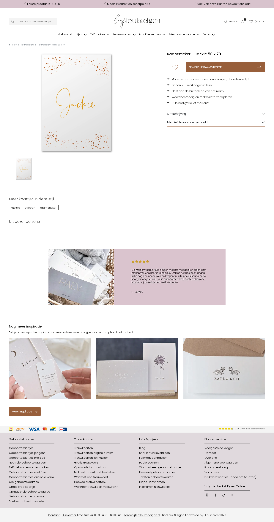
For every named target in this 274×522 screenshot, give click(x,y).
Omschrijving (176, 114)
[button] (231, 22)
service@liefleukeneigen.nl (142, 515)
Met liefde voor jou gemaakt (187, 122)
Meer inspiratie (22, 411)
